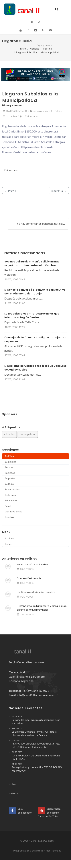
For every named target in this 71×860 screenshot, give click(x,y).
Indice (8, 543)
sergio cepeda (40, 111)
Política (47, 48)
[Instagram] (35, 30)
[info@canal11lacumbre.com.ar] (50, 30)
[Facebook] (28, 30)
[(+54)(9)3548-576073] (43, 30)
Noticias (34, 48)
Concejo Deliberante (29, 578)
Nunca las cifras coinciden (32, 564)
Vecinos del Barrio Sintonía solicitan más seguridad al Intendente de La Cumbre (31, 263)
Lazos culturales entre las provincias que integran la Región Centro (31, 315)
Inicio (22, 48)
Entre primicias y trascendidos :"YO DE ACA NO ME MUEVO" (37, 767)
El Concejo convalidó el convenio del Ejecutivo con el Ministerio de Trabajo (35, 291)
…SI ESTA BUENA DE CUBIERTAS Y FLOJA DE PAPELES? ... (36, 755)
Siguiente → (58, 190)
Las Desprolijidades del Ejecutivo (36, 592)
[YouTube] (20, 30)
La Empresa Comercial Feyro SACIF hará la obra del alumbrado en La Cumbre (34, 732)
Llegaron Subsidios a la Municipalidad (37, 52)
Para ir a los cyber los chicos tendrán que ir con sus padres (36, 720)
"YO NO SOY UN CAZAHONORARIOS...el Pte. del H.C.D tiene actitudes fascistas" (36, 743)
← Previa (10, 190)
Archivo (9, 538)
